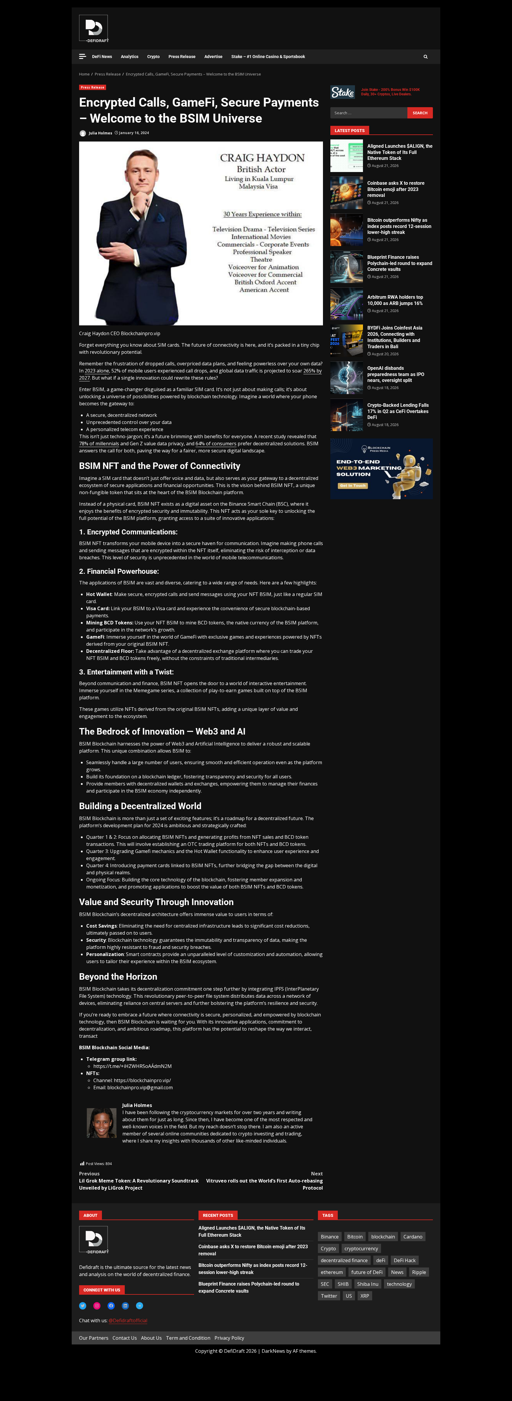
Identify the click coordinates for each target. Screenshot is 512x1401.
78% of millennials (99, 443)
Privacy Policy (229, 1338)
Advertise (213, 56)
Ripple (419, 1272)
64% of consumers (216, 443)
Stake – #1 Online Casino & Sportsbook (268, 56)
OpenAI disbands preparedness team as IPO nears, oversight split (346, 378)
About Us (151, 1338)
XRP (365, 1296)
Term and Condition (188, 1338)
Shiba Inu (367, 1284)
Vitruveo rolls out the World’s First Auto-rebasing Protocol (264, 1180)
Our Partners (93, 1338)
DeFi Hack (405, 1260)
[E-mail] (90, 1157)
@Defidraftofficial (128, 1320)
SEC (325, 1284)
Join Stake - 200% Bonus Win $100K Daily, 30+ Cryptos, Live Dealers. (390, 92)
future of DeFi (367, 1272)
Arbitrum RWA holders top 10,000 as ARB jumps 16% (346, 303)
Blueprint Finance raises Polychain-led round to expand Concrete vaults (346, 266)
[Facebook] (111, 1305)
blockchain (383, 1236)
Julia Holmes (100, 132)
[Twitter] (82, 1305)
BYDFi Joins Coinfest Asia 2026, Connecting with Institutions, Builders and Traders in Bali (346, 340)
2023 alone (97, 370)
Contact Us (125, 1338)
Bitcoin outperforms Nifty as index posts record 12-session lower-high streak (346, 229)
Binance (330, 1236)
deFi (380, 1260)
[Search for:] (368, 112)
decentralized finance (344, 1260)
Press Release (182, 56)
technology (399, 1284)
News (397, 1272)
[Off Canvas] (82, 56)
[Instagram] (96, 1305)
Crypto (153, 56)
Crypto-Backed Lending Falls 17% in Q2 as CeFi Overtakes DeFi (346, 415)
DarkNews (273, 1351)
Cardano (413, 1236)
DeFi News (102, 56)
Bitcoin (355, 1236)
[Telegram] (139, 1305)
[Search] (426, 56)
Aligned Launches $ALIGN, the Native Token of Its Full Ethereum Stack (346, 155)
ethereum (332, 1272)
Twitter (329, 1296)
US (349, 1296)
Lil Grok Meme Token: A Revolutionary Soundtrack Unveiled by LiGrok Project (139, 1180)
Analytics (129, 56)
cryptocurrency (361, 1248)
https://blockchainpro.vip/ (142, 1080)
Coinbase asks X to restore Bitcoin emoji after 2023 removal (346, 192)
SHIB (343, 1284)
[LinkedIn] (125, 1305)
